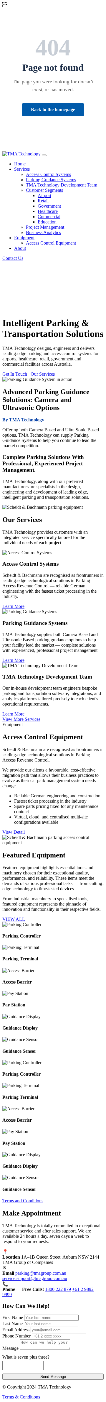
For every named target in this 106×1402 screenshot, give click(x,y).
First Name (12, 1317)
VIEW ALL (13, 919)
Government (49, 206)
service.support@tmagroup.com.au (34, 1278)
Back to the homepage (53, 109)
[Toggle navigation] (44, 155)
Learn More (13, 606)
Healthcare (48, 211)
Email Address (15, 1329)
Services (22, 169)
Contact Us (12, 258)
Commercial (49, 216)
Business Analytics (43, 232)
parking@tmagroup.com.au (40, 1273)
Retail (43, 200)
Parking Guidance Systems (51, 179)
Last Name (12, 1323)
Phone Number (16, 1335)
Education (47, 221)
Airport (44, 195)
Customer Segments (44, 190)
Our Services (43, 374)
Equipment (24, 237)
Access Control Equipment (51, 242)
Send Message (53, 1376)
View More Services (21, 719)
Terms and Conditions (22, 1200)
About (20, 248)
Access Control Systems (48, 174)
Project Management (45, 227)
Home (20, 163)
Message (10, 1348)
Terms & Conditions (21, 1396)
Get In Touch (14, 374)
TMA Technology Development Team (61, 184)
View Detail (13, 832)
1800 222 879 (58, 1289)
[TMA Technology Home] (22, 153)
